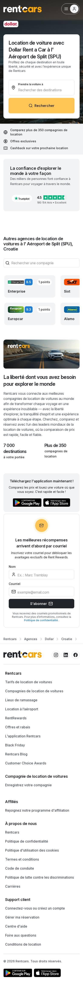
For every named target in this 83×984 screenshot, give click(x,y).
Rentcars (10, 639)
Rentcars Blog (16, 754)
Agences (30, 639)
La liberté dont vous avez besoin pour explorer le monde (39, 380)
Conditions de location (23, 944)
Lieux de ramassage (21, 700)
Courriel (14, 584)
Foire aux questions (20, 935)
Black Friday (15, 745)
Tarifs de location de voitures (28, 682)
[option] (41, 673)
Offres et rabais (17, 727)
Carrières (12, 886)
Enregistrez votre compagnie (28, 785)
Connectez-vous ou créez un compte (35, 908)
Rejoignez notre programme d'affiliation (37, 810)
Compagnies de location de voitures (34, 691)
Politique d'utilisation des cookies (32, 850)
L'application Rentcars (22, 736)
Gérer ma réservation (22, 917)
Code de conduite (19, 868)
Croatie (66, 639)
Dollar (49, 639)
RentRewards (15, 718)
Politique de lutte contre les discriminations (39, 877)
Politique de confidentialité (41, 620)
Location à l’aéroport (21, 709)
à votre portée (13, 457)
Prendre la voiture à (30, 84)
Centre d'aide (16, 926)
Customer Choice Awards (25, 763)
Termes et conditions (22, 859)
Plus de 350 (55, 445)
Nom (12, 566)
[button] (22, 198)
